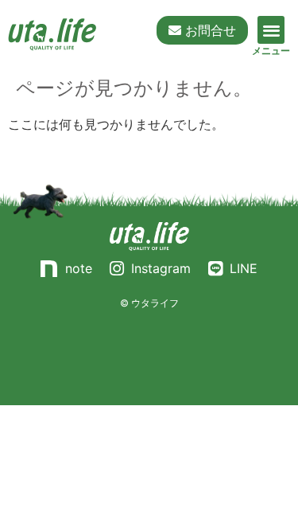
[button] (271, 30)
